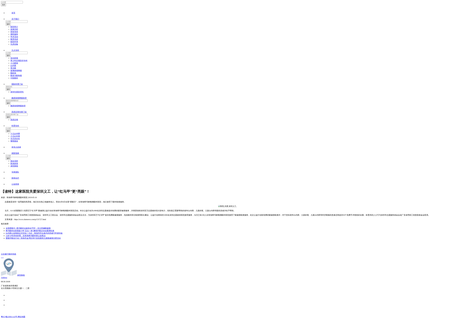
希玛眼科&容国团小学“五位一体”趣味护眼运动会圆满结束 (30, 231)
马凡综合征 (15, 139)
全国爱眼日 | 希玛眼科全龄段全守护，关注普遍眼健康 (28, 228)
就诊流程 (14, 161)
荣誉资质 (14, 32)
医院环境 (14, 42)
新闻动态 (15, 178)
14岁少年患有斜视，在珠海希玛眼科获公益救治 (26, 236)
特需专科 (15, 126)
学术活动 (14, 37)
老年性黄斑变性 (17, 92)
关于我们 (15, 19)
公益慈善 (15, 184)
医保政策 (14, 163)
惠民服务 (14, 34)
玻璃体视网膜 (16, 71)
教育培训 (14, 39)
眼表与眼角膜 (16, 76)
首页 (13, 13)
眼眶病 (13, 73)
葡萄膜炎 (14, 141)
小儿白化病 (15, 136)
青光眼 (13, 68)
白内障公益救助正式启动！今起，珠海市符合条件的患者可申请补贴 (34, 233)
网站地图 (21, 317)
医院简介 (14, 27)
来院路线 (14, 166)
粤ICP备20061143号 (9, 317)
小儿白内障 (15, 134)
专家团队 (15, 172)
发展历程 (14, 29)
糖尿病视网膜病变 (19, 98)
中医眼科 (14, 78)
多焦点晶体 (16, 147)
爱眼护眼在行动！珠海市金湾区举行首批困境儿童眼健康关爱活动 (33, 238)
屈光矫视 (14, 58)
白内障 (13, 66)
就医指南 (15, 153)
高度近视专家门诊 (19, 112)
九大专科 (15, 50)
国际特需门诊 (17, 84)
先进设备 (14, 44)
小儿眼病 (14, 63)
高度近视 (14, 120)
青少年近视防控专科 (18, 61)
